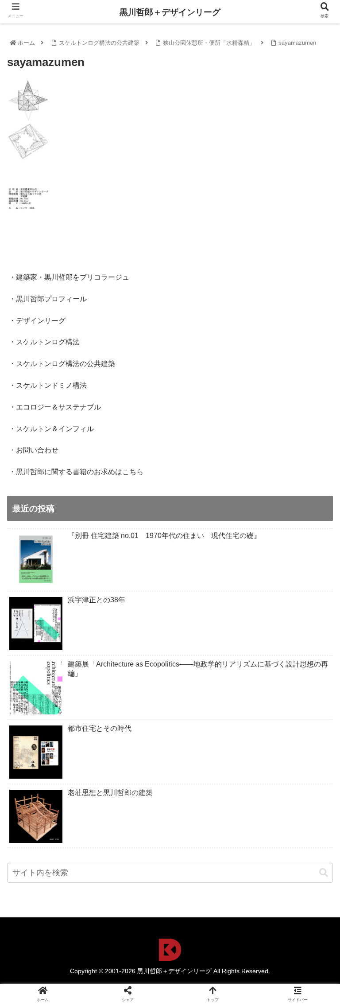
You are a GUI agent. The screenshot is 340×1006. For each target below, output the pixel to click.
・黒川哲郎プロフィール (48, 299)
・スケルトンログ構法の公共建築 (62, 363)
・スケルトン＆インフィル (51, 429)
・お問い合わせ (33, 450)
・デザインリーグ (37, 320)
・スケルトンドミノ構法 (48, 385)
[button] (324, 873)
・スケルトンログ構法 (44, 342)
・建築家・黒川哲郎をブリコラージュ (69, 277)
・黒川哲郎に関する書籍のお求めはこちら (76, 472)
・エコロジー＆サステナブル (55, 407)
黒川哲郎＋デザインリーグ (170, 12)
